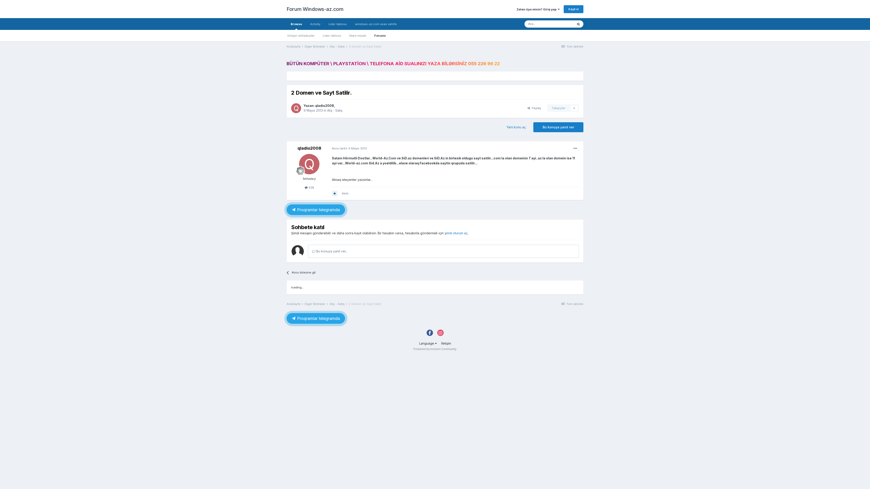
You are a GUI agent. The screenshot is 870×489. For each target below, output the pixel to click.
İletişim (446, 343)
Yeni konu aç (516, 127)
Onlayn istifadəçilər (301, 35)
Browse (296, 24)
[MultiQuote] (334, 193)
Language (427, 343)
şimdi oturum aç (456, 233)
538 (311, 187)
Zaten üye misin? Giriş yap (537, 9)
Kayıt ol (573, 9)
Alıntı (345, 193)
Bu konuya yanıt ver (558, 127)
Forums (380, 35)
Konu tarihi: (349, 148)
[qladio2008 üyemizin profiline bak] (296, 108)
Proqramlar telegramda (318, 209)
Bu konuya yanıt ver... (331, 251)
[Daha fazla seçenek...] (575, 148)
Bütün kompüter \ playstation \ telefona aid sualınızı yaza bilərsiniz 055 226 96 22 (393, 63)
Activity (315, 24)
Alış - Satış (334, 110)
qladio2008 (324, 106)
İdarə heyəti (357, 35)
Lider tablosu (332, 35)
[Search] (578, 24)
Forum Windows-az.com (315, 9)
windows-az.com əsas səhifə (376, 24)
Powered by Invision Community (435, 349)
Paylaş (535, 108)
